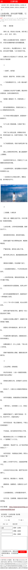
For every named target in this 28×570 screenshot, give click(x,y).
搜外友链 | (4, 562)
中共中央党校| (17, 562)
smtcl (23, 566)
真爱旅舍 (9, 564)
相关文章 (15, 524)
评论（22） (6, 524)
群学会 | (10, 562)
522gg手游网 (6, 566)
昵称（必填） (17, 528)
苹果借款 (25, 568)
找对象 (18, 514)
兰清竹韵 (14, 1)
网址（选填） (17, 534)
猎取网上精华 (17, 568)
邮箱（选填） (17, 531)
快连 (13, 564)
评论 (3, 21)
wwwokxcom (19, 564)
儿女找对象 (11, 514)
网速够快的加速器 (16, 566)
